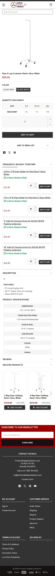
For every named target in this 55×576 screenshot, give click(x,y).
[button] (27, 145)
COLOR (5, 85)
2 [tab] (29, 66)
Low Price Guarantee (11, 557)
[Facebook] (4, 152)
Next (50, 393)
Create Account (8, 510)
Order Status (35, 506)
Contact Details (27, 454)
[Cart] (51, 4)
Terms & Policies (11, 537)
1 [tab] (26, 66)
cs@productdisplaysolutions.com (27, 475)
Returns (33, 515)
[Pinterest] (15, 152)
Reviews (7, 359)
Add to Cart (16, 407)
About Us (33, 523)
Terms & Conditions (10, 544)
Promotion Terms (9, 553)
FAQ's (32, 527)
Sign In (5, 506)
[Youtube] (35, 486)
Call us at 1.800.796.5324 (27, 471)
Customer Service (39, 499)
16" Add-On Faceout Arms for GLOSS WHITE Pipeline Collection (24, 248)
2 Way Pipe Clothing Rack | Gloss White (13, 396)
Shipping (33, 510)
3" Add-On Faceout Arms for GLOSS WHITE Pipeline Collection (24, 222)
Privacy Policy (8, 548)
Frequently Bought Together (19, 164)
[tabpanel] (27, 43)
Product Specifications (16, 299)
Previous (4, 393)
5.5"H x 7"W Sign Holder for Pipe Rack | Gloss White (25, 173)
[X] (9, 152)
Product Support (36, 519)
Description (9, 273)
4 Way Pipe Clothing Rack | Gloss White (39, 396)
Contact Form (27, 479)
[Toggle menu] (3, 4)
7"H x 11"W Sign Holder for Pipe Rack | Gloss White (27, 197)
